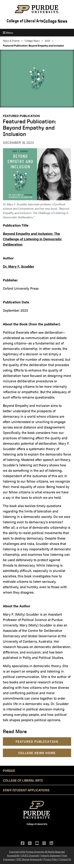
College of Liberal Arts (25, 20)
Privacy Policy (51, 859)
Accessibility (13, 855)
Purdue (9, 770)
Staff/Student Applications (26, 790)
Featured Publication (21, 116)
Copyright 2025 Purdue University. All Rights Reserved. (37, 851)
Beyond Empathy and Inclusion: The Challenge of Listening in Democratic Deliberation (32, 239)
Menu (9, 32)
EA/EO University (30, 855)
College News (55, 21)
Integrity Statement (51, 855)
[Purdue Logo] (37, 9)
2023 (47, 40)
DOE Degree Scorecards (29, 859)
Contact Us (65, 859)
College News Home (37, 753)
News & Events (11, 40)
